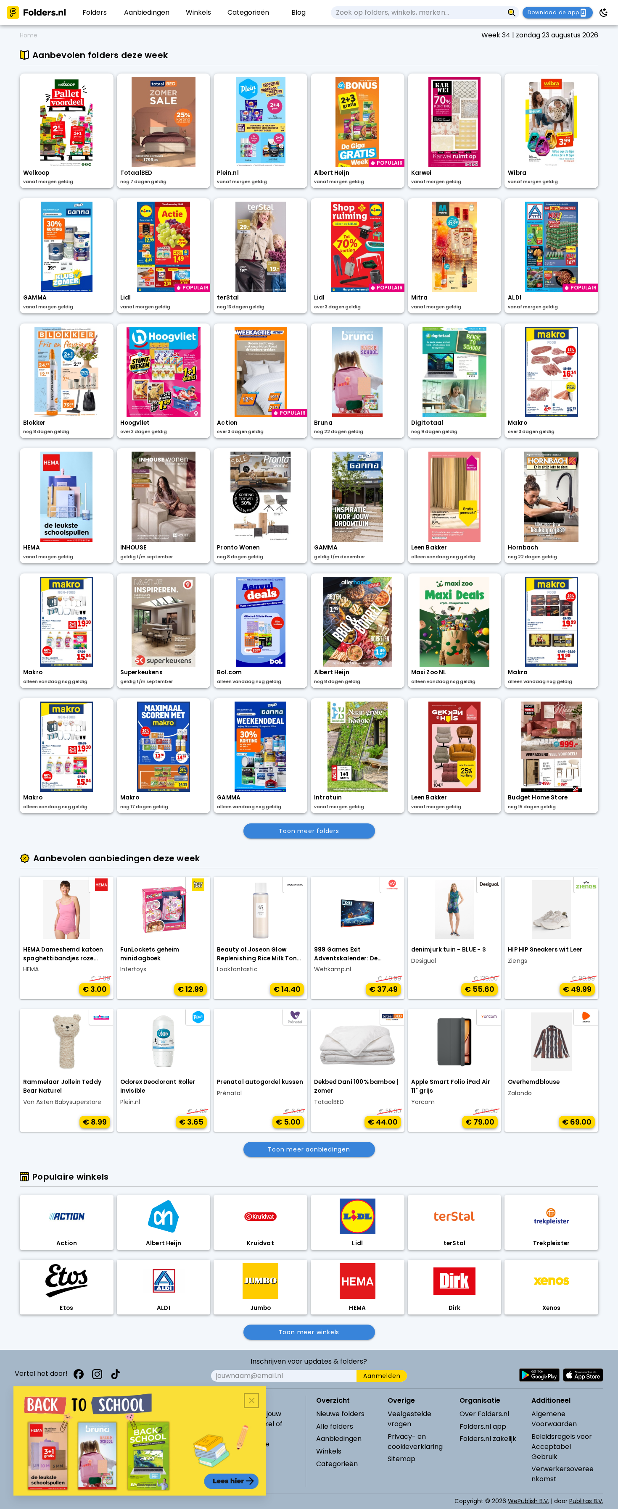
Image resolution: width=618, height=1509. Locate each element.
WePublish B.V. (528, 1501)
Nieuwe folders (340, 1414)
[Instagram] (97, 1374)
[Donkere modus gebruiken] (603, 12)
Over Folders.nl (484, 1414)
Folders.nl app (483, 1426)
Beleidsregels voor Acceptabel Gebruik (561, 1447)
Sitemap (401, 1459)
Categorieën (337, 1464)
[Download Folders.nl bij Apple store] (583, 1375)
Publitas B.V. (586, 1501)
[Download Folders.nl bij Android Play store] (539, 1375)
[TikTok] (115, 1374)
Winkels (328, 1451)
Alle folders (334, 1426)
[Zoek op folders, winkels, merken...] (512, 12)
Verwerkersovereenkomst (562, 1474)
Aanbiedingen (339, 1438)
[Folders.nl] (36, 12)
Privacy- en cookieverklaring (415, 1441)
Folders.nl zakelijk (488, 1438)
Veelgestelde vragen (409, 1419)
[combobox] (417, 13)
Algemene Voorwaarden (554, 1419)
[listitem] (94, 12)
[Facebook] (78, 1374)
